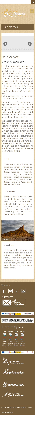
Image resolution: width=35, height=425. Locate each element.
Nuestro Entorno (9, 245)
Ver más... (6, 239)
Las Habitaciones (9, 191)
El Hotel (6, 159)
